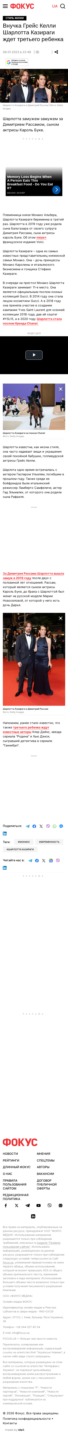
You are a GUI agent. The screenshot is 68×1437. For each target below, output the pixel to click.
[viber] (49, 1205)
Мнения (43, 1154)
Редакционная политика (16, 1197)
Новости (10, 1154)
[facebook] (5, 1205)
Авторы (43, 1167)
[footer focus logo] (20, 1142)
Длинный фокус (17, 1167)
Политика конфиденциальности (27, 1418)
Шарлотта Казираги (21, 849)
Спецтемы (46, 1160)
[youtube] (38, 1205)
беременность (50, 841)
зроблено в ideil (15, 1430)
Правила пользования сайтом (14, 1184)
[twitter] (16, 1205)
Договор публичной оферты (47, 1184)
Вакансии (45, 1174)
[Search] (63, 6)
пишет (41, 237)
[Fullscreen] (61, 388)
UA (55, 6)
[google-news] (60, 1205)
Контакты (10, 1423)
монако (24, 841)
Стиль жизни (15, 18)
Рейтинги (11, 1160)
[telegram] (27, 1205)
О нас (7, 1174)
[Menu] (5, 6)
